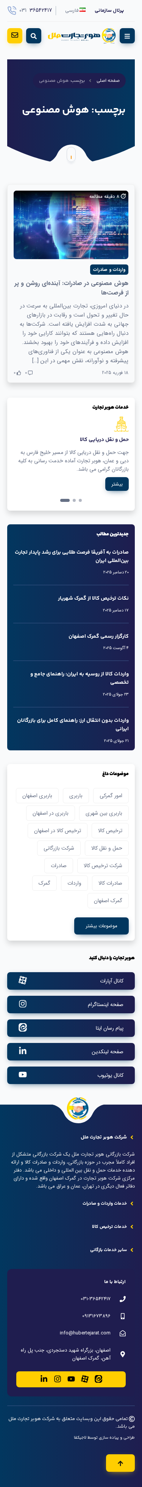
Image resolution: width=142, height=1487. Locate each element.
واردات (74, 883)
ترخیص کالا (110, 830)
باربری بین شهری (104, 813)
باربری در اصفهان (51, 813)
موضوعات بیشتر (101, 926)
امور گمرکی (111, 795)
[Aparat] (85, 1380)
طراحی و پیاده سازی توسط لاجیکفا (104, 1437)
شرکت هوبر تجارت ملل (31, 1419)
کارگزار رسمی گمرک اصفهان (99, 636)
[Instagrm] (57, 1380)
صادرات (59, 865)
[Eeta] (98, 1380)
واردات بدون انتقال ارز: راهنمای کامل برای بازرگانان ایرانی (73, 724)
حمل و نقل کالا (106, 848)
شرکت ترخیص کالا (103, 865)
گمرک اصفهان (108, 900)
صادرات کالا (110, 883)
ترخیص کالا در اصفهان (57, 830)
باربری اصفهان (37, 795)
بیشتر (117, 484)
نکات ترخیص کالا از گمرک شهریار (93, 598)
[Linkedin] (44, 1380)
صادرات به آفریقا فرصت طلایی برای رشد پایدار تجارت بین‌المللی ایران (72, 556)
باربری (76, 795)
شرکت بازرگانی (59, 848)
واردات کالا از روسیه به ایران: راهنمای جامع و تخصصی (79, 678)
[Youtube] (71, 1380)
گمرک (44, 883)
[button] (80, 500)
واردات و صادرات (109, 269)
